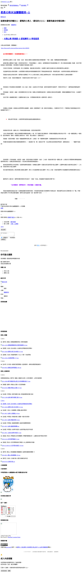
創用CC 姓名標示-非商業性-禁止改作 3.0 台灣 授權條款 (32, 547)
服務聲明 (56, 551)
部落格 (6, 30)
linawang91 (9, 547)
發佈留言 (3, 239)
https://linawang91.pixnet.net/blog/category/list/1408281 (15, 48)
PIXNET (29, 551)
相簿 (5, 28)
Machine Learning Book (14, 537)
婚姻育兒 (13, 25)
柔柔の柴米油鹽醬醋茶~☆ (15, 12)
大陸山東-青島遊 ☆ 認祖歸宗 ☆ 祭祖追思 (21, 39)
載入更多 (3, 229)
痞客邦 (10, 217)
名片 (5, 32)
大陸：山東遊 (14, 223)
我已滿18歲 (4, 570)
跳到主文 (3, 17)
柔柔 (2, 208)
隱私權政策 (50, 551)
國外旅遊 (13, 222)
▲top (2, 226)
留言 (13, 217)
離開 (9, 570)
